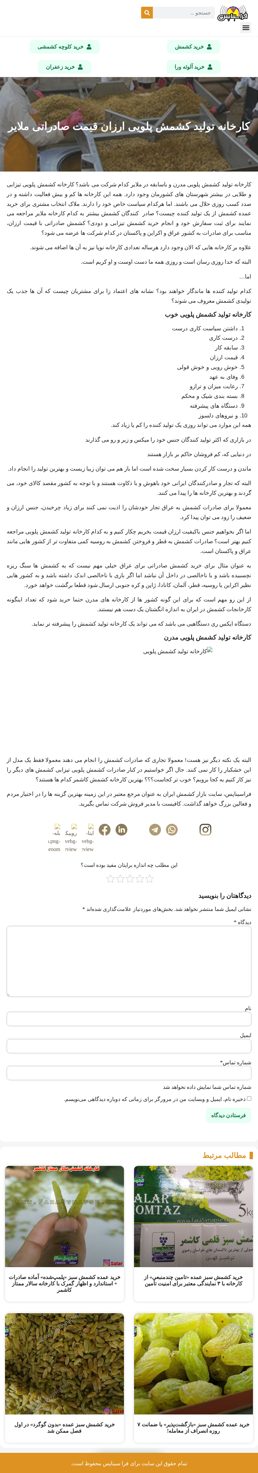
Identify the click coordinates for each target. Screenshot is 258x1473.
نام (248, 1008)
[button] (245, 27)
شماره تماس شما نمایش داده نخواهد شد (207, 1087)
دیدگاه (242, 922)
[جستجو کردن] (147, 13)
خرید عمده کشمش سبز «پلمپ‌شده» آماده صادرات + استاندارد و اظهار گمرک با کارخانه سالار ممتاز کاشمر (65, 1283)
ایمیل (245, 1035)
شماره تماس (235, 1062)
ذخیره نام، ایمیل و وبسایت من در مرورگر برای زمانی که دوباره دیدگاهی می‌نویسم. (155, 1099)
